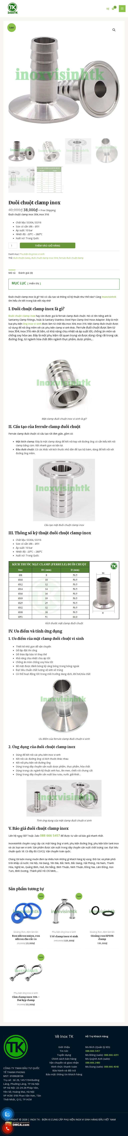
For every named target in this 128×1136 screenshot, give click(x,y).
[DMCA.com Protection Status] (17, 1123)
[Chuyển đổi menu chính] (122, 8)
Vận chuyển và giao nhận (64, 1062)
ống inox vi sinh (32, 323)
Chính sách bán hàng (64, 1058)
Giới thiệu (64, 1047)
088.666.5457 (92, 1051)
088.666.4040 (111, 1066)
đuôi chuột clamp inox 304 (44, 257)
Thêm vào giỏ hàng (47, 245)
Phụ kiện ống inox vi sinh (32, 254)
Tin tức (64, 1051)
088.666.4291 (111, 1055)
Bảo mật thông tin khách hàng (64, 1074)
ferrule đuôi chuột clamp (71, 257)
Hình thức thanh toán (64, 1066)
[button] (114, 30)
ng (69, 1055)
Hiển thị (34, 283)
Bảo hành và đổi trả (64, 1070)
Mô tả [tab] (11, 272)
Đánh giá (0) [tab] (25, 272)
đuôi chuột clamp (21, 257)
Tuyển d (61, 1055)
